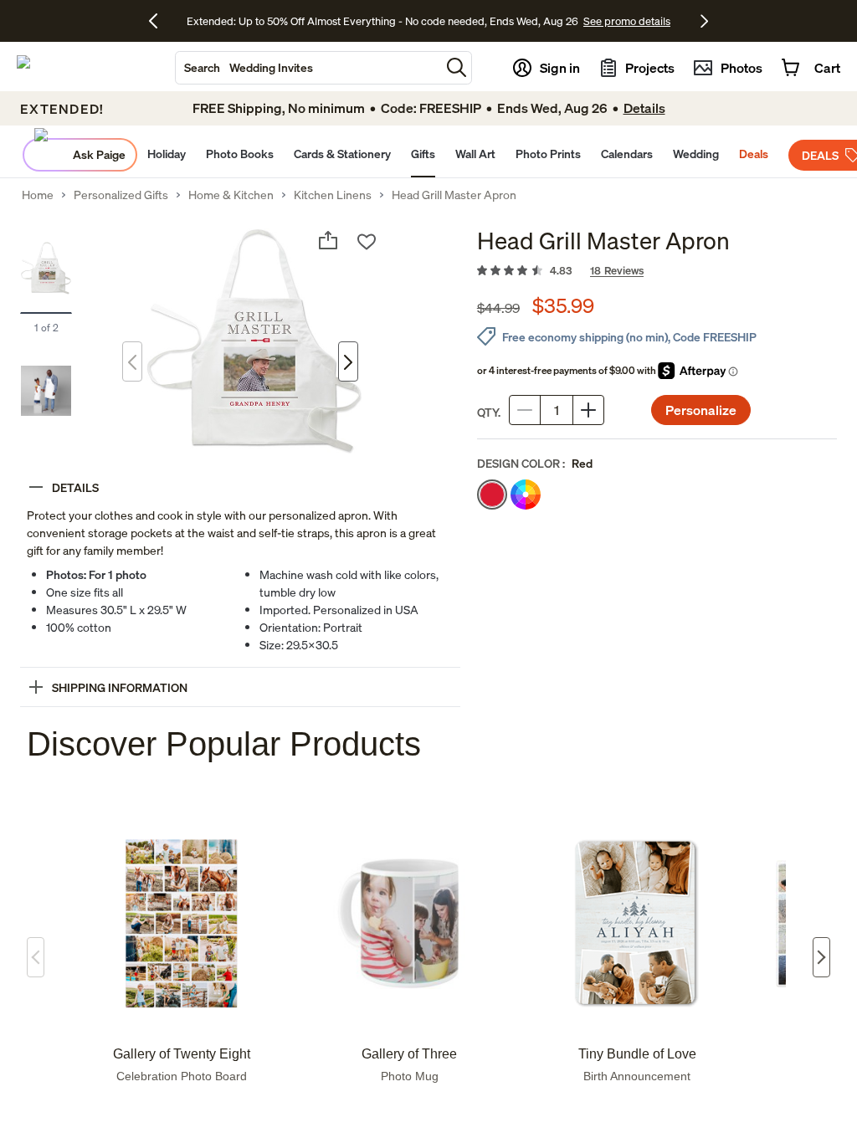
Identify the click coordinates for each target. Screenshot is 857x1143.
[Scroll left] (35, 957)
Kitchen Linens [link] (333, 195)
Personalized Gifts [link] (121, 195)
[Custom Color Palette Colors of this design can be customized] (526, 494)
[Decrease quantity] (525, 410)
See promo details (626, 20)
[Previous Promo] (159, 20)
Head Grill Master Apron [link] (454, 195)
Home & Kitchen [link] (231, 195)
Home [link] (38, 195)
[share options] (328, 240)
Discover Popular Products (224, 744)
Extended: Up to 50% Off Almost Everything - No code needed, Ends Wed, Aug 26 (382, 20)
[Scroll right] (821, 957)
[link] (657, 271)
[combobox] (308, 68)
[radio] (492, 494)
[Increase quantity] (588, 410)
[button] (456, 67)
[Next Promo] (704, 21)
